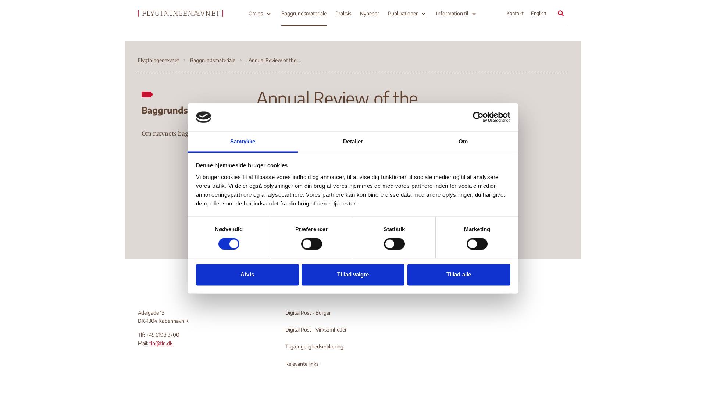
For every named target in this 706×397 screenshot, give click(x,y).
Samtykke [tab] (243, 141)
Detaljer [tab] (353, 141)
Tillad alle (458, 274)
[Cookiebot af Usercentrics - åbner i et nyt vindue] (478, 117)
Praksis (343, 13)
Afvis (247, 274)
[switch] (311, 244)
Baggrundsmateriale (304, 13)
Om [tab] (463, 141)
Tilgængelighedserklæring (314, 346)
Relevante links (301, 364)
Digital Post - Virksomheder (316, 329)
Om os (256, 13)
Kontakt (515, 13)
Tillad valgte (352, 274)
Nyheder (369, 13)
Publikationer (403, 13)
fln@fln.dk (160, 343)
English (538, 13)
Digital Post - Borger (308, 313)
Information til (452, 13)
